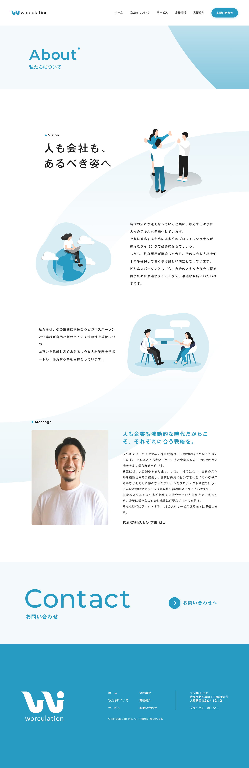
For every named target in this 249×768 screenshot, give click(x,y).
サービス (114, 708)
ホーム (112, 693)
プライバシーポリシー (204, 708)
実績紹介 (145, 700)
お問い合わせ (148, 708)
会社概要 (145, 693)
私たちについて (118, 700)
